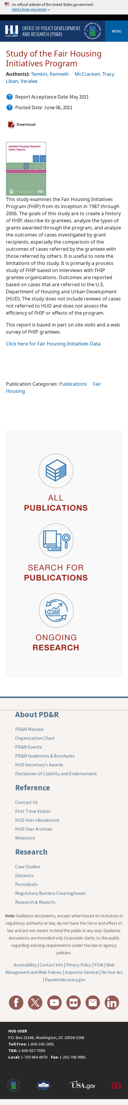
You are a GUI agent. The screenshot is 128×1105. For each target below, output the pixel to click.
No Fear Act (112, 972)
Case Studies (27, 866)
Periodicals (26, 884)
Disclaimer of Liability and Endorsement (56, 773)
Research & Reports (35, 902)
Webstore (25, 838)
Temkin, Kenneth (50, 74)
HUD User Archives (33, 829)
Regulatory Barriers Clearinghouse (50, 893)
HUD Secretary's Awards (39, 765)
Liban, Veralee (22, 81)
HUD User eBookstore (37, 820)
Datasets (24, 875)
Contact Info (51, 965)
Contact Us (26, 802)
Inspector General (81, 972)
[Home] (53, 30)
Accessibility (25, 965)
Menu (116, 31)
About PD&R (37, 714)
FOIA (98, 965)
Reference (32, 787)
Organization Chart (35, 738)
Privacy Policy (78, 965)
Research (31, 852)
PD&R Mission (29, 729)
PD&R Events (28, 747)
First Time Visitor (33, 811)
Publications (73, 384)
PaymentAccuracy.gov (65, 979)
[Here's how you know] (64, 7)
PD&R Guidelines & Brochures (45, 756)
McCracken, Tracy (94, 74)
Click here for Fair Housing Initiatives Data (53, 343)
